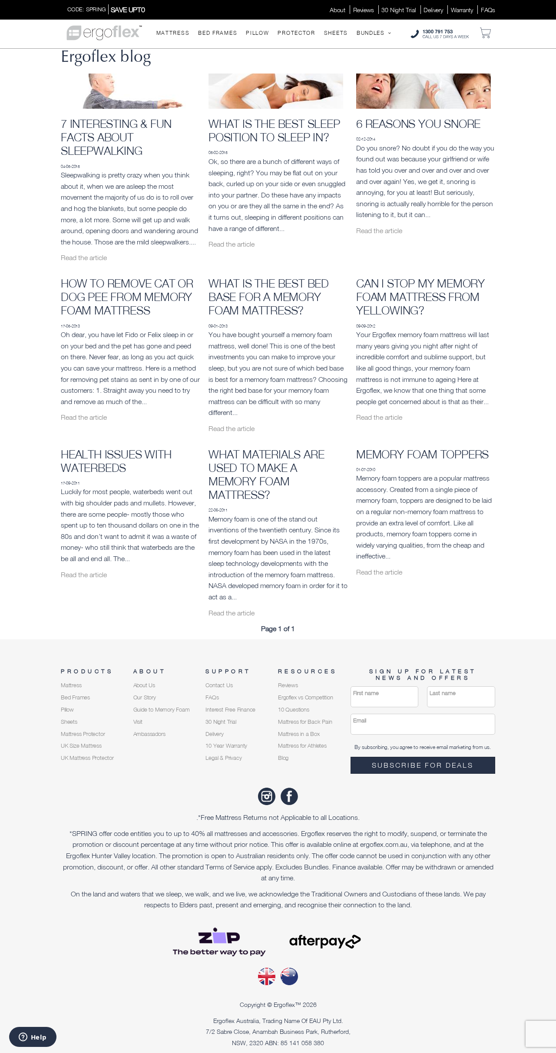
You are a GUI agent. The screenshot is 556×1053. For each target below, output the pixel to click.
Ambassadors (149, 734)
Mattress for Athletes (302, 745)
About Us (144, 685)
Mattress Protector (83, 734)
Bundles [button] (372, 33)
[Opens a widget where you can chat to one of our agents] (32, 1038)
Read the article (84, 257)
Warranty (462, 9)
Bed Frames (217, 33)
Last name (443, 693)
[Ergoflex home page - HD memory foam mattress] (104, 32)
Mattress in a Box (299, 734)
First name (366, 693)
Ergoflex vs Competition (305, 697)
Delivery (433, 9)
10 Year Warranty (226, 745)
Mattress (173, 33)
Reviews (363, 9)
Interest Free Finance (230, 709)
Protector (296, 33)
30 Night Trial (398, 9)
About (337, 9)
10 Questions (293, 709)
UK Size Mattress (81, 745)
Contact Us (218, 685)
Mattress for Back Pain (305, 722)
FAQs (488, 9)
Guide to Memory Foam (161, 709)
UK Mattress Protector (87, 758)
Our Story (144, 697)
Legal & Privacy (223, 758)
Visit (137, 722)
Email (359, 720)
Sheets (336, 33)
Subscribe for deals (422, 765)
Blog (283, 758)
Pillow (257, 33)
